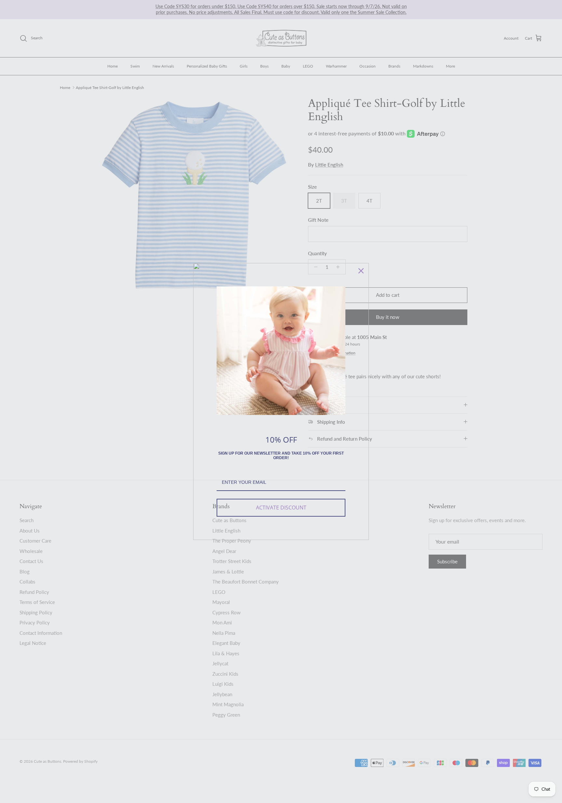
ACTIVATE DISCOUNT (281, 507)
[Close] (361, 271)
